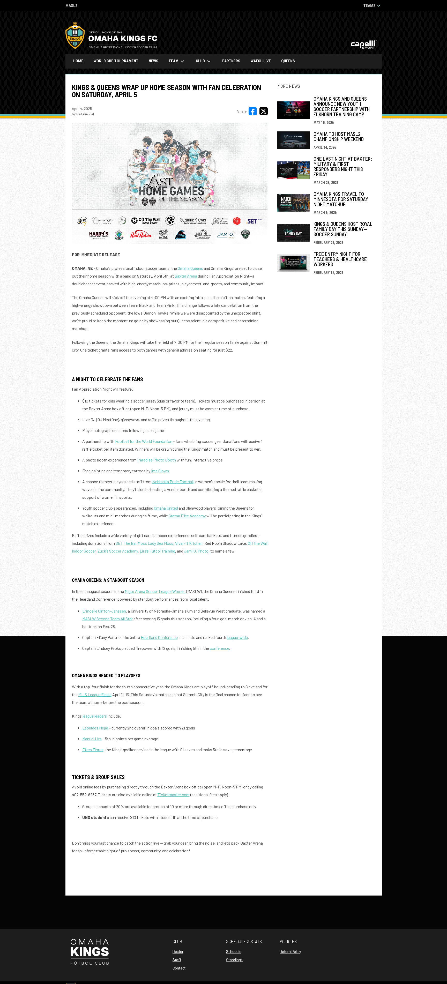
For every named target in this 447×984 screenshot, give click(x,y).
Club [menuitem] (204, 61)
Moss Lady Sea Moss (155, 543)
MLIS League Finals (94, 694)
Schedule (233, 952)
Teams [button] (372, 6)
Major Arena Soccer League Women (155, 591)
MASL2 (71, 6)
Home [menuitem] (78, 61)
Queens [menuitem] (290, 60)
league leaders (95, 715)
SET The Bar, (127, 543)
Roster (178, 952)
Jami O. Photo (196, 550)
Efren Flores (92, 749)
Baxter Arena (186, 275)
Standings (234, 960)
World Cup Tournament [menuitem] (116, 61)
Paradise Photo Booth (156, 459)
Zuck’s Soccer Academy (117, 550)
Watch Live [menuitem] (263, 60)
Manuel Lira (92, 738)
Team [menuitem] (177, 61)
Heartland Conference (159, 637)
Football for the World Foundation (143, 441)
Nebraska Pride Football (172, 481)
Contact (179, 968)
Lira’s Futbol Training (157, 550)
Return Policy (290, 952)
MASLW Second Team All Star (107, 618)
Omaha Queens (190, 268)
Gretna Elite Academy (187, 515)
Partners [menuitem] (231, 61)
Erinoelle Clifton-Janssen (104, 610)
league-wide (237, 637)
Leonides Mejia (95, 727)
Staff (177, 960)
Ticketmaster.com (174, 794)
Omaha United (166, 507)
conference (219, 648)
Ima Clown (160, 470)
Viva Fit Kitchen (189, 543)
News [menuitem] (153, 61)
